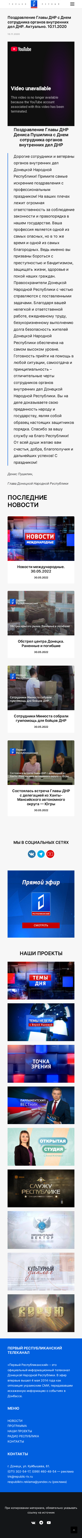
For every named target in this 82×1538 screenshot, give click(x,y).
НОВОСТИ (15, 1420)
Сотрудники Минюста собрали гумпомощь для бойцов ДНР (41, 718)
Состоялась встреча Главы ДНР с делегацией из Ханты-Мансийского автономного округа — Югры (41, 797)
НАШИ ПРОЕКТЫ (20, 1431)
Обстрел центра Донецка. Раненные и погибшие (41, 643)
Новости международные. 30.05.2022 (41, 569)
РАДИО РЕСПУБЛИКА (23, 1436)
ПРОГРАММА (17, 1426)
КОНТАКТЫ (16, 1441)
